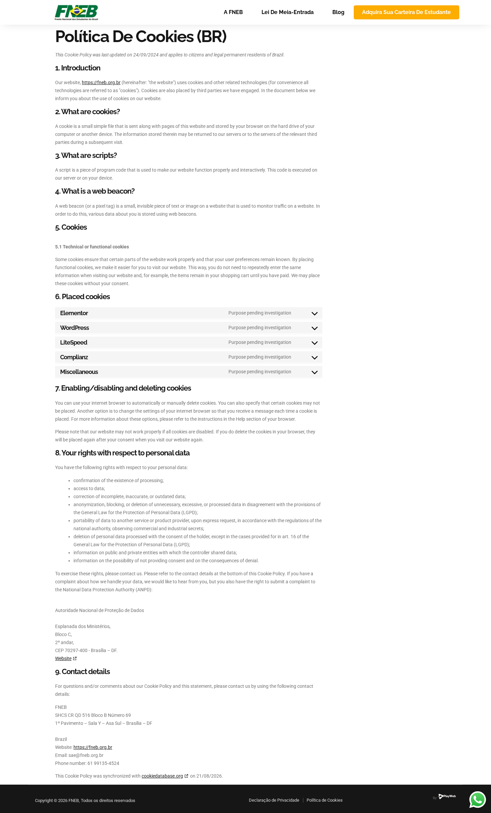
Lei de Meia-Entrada (288, 12)
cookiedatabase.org (162, 776)
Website (63, 658)
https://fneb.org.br (101, 82)
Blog (338, 12)
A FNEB (233, 12)
